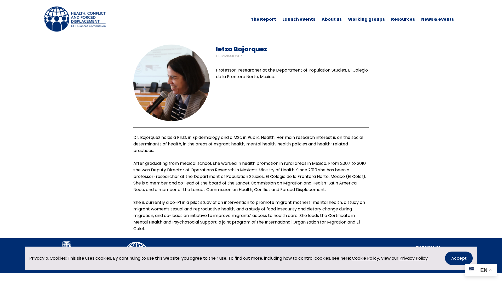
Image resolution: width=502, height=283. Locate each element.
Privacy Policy (414, 258)
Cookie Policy (365, 258)
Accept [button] (459, 258)
